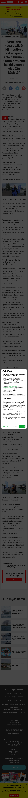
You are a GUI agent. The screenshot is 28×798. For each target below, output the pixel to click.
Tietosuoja (5, 426)
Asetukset (15, 426)
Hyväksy (22, 426)
